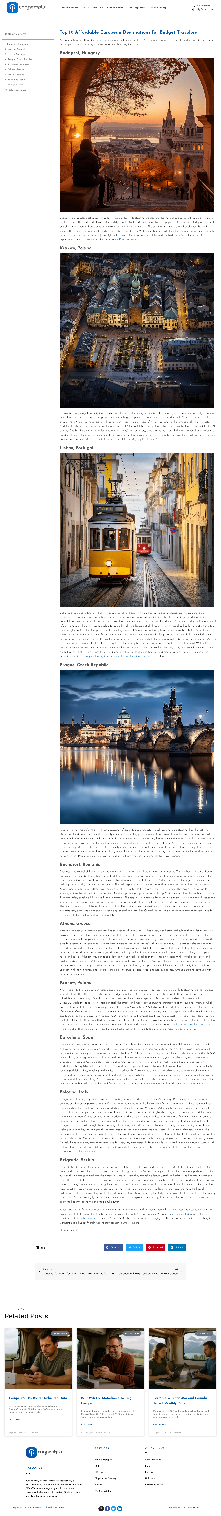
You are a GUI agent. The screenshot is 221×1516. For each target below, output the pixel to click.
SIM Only (98, 7)
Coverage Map (136, 7)
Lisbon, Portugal (16, 54)
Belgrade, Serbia (17, 90)
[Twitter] (113, 1508)
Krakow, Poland (16, 49)
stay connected (180, 1214)
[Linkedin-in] (119, 1508)
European (101, 40)
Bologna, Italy (15, 85)
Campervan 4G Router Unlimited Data (38, 1398)
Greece (157, 965)
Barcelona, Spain (16, 80)
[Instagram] (101, 1508)
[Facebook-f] (107, 1508)
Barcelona (65, 1044)
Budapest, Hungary (17, 44)
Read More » (15, 1420)
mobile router (87, 1218)
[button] (113, 1247)
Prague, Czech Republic (20, 59)
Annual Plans (115, 7)
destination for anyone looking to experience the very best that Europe (109, 656)
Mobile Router (70, 7)
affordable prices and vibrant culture (191, 1024)
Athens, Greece (16, 69)
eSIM (86, 7)
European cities (128, 239)
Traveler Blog (157, 7)
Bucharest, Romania (18, 64)
